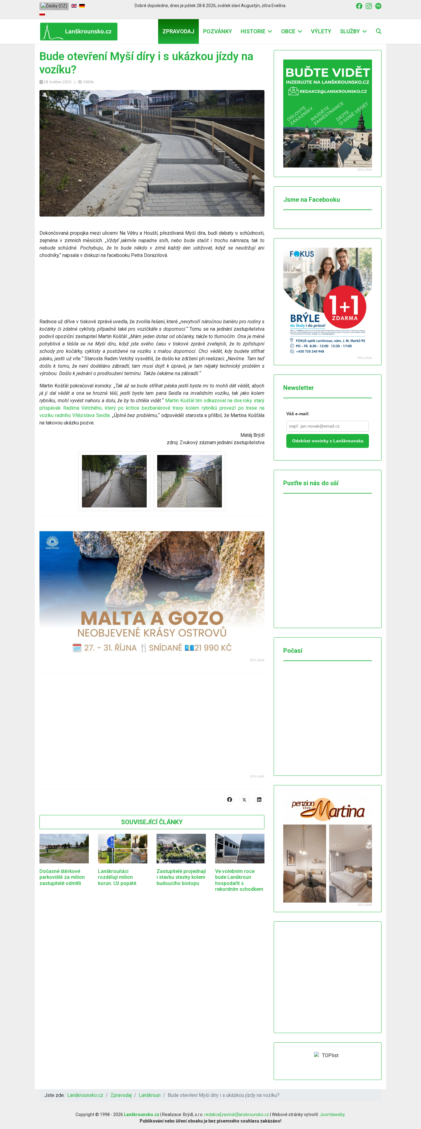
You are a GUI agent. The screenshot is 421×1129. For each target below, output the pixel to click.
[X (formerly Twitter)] (244, 799)
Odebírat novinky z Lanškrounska (327, 440)
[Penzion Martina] (327, 849)
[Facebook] (229, 799)
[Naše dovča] (151, 594)
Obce (288, 31)
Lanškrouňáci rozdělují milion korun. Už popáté (117, 877)
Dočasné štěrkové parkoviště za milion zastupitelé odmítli (62, 877)
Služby (350, 31)
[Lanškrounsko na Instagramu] (369, 5)
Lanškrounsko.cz (141, 1114)
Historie (253, 31)
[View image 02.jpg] (189, 481)
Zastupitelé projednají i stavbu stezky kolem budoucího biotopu (181, 877)
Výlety (321, 31)
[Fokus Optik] (327, 302)
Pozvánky (217, 31)
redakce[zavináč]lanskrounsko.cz (236, 1114)
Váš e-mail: (297, 413)
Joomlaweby (332, 1114)
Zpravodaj (178, 31)
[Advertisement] (151, 731)
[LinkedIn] (259, 799)
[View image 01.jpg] (114, 481)
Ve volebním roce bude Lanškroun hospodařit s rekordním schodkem (239, 880)
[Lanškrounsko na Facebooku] (359, 5)
